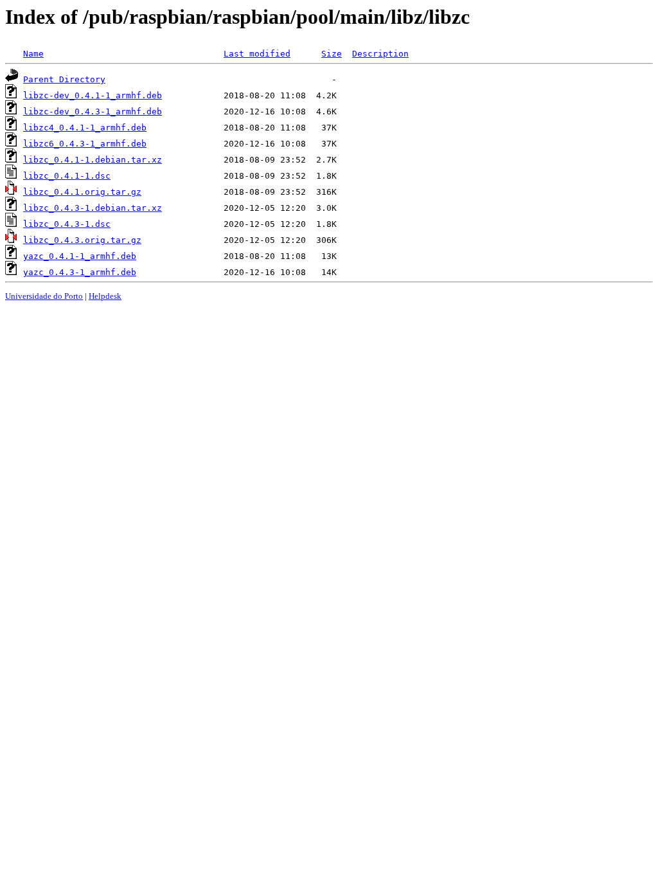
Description (380, 53)
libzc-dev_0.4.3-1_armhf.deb (92, 111)
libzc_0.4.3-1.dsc (67, 224)
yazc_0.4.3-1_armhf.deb (79, 272)
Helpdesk (105, 296)
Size (331, 53)
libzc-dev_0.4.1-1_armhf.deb (92, 95)
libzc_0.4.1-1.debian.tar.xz (92, 160)
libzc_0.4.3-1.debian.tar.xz (92, 208)
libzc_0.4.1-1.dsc (67, 176)
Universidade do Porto (44, 296)
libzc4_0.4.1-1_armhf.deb (85, 127)
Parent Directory (64, 79)
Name (33, 53)
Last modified (257, 53)
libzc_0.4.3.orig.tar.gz (82, 240)
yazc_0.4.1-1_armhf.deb (79, 256)
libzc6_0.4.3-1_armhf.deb (85, 143)
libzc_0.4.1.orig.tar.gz (82, 192)
